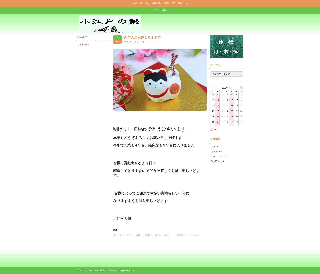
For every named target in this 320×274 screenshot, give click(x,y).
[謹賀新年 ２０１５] (193, 235)
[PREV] (213, 87)
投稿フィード (217, 152)
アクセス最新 (160, 10)
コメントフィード (219, 156)
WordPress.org (218, 161)
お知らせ (140, 42)
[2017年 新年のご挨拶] (161, 235)
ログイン (215, 147)
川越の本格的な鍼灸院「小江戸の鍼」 (102, 270)
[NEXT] (240, 87)
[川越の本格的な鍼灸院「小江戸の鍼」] (111, 33)
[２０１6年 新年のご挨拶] (129, 235)
